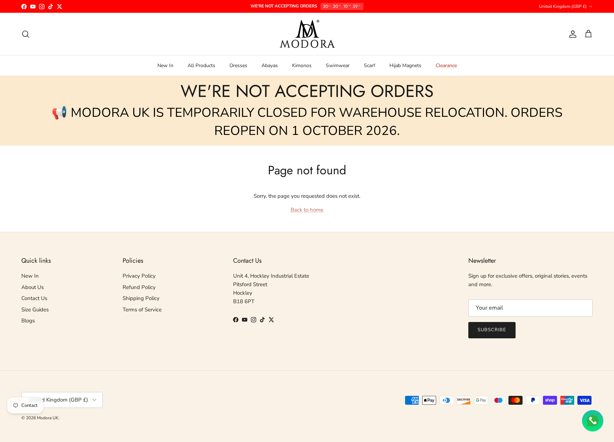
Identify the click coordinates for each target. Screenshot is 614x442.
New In (165, 65)
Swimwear (338, 65)
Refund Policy (139, 287)
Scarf (369, 65)
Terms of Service (142, 309)
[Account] (571, 34)
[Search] (25, 34)
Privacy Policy (139, 275)
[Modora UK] (307, 34)
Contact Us (34, 298)
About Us (32, 287)
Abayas (270, 65)
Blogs (28, 320)
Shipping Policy (141, 298)
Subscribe (492, 330)
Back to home (307, 209)
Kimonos (302, 65)
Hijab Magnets (405, 65)
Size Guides (35, 309)
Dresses (238, 65)
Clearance (446, 65)
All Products (201, 65)
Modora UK (48, 418)
